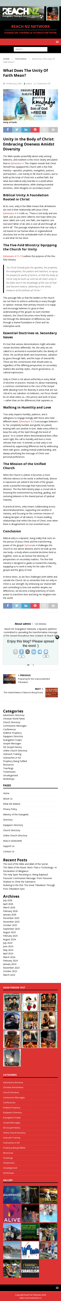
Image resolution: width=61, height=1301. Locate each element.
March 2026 (9, 907)
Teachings (8, 768)
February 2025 (10, 935)
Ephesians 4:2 (26, 421)
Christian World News (14, 718)
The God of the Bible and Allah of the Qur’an (25, 863)
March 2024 (9, 957)
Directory (8, 819)
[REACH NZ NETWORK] (30, 18)
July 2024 (7, 942)
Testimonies (9, 771)
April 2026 (8, 903)
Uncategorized (10, 775)
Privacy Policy (10, 809)
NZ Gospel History (12, 747)
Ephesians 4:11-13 (13, 256)
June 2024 (8, 946)
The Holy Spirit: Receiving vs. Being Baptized (25, 874)
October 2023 (10, 971)
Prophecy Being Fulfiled (15, 761)
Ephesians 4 (17, 163)
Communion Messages (15, 725)
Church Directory (11, 722)
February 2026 (10, 911)
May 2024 (8, 949)
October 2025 (10, 925)
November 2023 (11, 967)
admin (29, 83)
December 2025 (11, 918)
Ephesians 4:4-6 (11, 213)
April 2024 (8, 953)
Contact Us (8, 851)
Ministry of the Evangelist (16, 814)
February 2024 (10, 960)
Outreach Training (12, 754)
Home (6, 793)
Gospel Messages (12, 743)
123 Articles (40, 623)
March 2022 (9, 974)
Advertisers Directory (13, 715)
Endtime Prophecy (12, 732)
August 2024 (9, 939)
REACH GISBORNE (12, 840)
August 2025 (9, 932)
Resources (8, 764)
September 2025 (11, 928)
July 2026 (7, 900)
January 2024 (9, 964)
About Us (8, 798)
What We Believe (11, 803)
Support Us (8, 846)
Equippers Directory (13, 736)
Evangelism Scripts (12, 739)
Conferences (9, 729)
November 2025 (11, 921)
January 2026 (9, 914)
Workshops (9, 778)
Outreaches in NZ (12, 757)
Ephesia (29, 545)
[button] (56, 41)
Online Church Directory (15, 750)
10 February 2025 (14, 83)
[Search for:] (30, 48)
